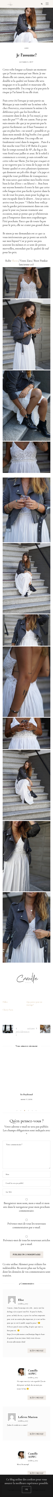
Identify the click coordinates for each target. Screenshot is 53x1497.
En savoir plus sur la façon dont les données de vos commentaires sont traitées (26, 1271)
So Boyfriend (26, 1094)
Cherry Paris (8, 1010)
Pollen (5, 1002)
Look (26, 48)
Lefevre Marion (27, 1417)
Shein (15, 260)
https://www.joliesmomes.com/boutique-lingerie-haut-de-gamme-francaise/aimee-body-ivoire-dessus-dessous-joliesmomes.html (26, 1338)
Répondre (37, 1350)
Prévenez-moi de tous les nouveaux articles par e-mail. (26, 1242)
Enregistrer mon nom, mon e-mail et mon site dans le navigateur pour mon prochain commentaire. (26, 1206)
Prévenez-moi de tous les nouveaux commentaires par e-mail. (26, 1225)
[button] (17, 1110)
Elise (21, 1300)
